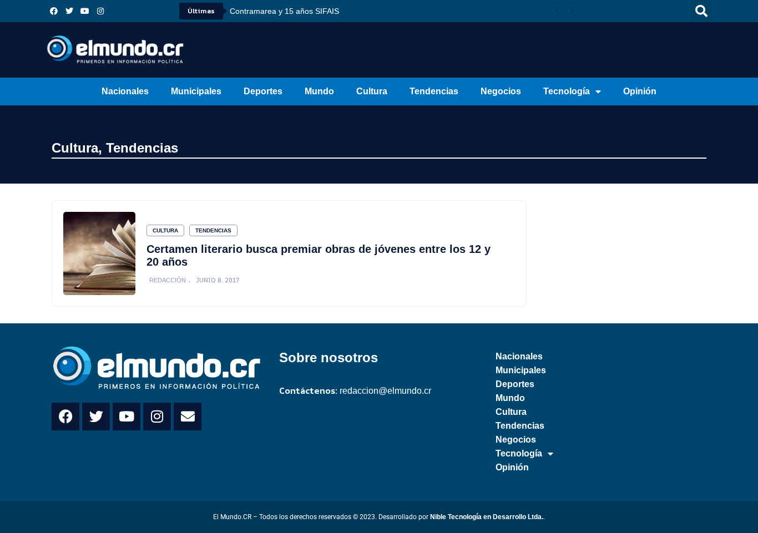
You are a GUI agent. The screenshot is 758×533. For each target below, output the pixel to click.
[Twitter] (69, 11)
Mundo (319, 91)
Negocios (501, 91)
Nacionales (125, 91)
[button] (701, 11)
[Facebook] (54, 11)
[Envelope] (187, 416)
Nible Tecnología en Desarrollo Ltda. (486, 517)
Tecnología (566, 91)
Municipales (196, 91)
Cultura (371, 91)
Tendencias (434, 91)
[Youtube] (85, 11)
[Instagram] (100, 11)
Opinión (639, 91)
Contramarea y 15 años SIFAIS (284, 11)
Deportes (263, 91)
